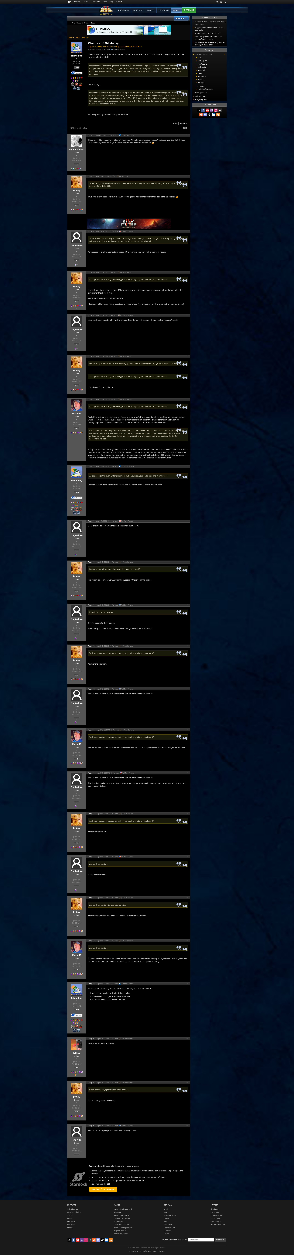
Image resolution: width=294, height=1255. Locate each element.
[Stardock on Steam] (220, 110)
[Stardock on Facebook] (203, 110)
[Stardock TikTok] (209, 114)
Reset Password (216, 1221)
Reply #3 (91, 231)
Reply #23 (91, 1126)
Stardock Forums (127, 135)
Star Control (118, 1221)
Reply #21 (91, 1039)
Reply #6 (91, 356)
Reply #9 (91, 521)
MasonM (76, 413)
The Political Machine (121, 1224)
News (105, 2)
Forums (166, 1234)
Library (150, 10)
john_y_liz (76, 1139)
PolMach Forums (119, 49)
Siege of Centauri (120, 1231)
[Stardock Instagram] (216, 110)
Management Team (170, 1215)
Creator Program (169, 1228)
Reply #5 (91, 315)
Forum (176, 10)
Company (168, 1205)
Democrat (85, 37)
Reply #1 (91, 135)
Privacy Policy (133, 1251)
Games (86, 2)
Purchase (189, 10)
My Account (215, 1212)
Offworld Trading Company (123, 1228)
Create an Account (217, 1215)
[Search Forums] (224, 1)
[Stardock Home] (69, 1)
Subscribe (220, 1240)
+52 (76, 1068)
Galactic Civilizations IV (122, 1215)
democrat (183, 123)
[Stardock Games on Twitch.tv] (211, 110)
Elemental (117, 1212)
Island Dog (76, 55)
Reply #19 (91, 941)
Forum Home (76, 23)
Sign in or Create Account (103, 1189)
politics (175, 123)
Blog (111, 2)
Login (93, 23)
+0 (76, 1155)
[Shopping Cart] (221, 1)
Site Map (162, 1251)
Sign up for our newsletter (174, 1240)
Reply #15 (91, 773)
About (166, 1209)
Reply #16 (91, 814)
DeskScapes (71, 1221)
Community (96, 2)
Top (187, 135)
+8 (76, 260)
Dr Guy (76, 190)
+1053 (77, 68)
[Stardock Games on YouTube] (207, 110)
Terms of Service (145, 1251)
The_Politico (77, 245)
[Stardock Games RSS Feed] (218, 114)
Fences (69, 1218)
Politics (77, 37)
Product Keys (215, 1218)
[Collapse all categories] (224, 54)
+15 (76, 164)
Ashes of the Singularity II (123, 1209)
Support (119, 2)
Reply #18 (91, 898)
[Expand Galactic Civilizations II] (193, 54)
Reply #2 (91, 176)
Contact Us (167, 1231)
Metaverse (164, 10)
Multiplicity (71, 1224)
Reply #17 (91, 857)
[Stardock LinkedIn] (214, 114)
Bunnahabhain (76, 149)
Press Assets (168, 1224)
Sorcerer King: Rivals (121, 1234)
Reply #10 (91, 562)
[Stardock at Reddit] (201, 114)
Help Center (215, 1209)
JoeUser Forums (125, 176)
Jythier (76, 1053)
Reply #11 (91, 605)
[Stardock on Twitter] (199, 110)
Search (86, 23)
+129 (76, 205)
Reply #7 (91, 399)
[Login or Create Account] (217, 1)
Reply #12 (91, 646)
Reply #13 (91, 689)
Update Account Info (218, 1224)
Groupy (69, 1228)
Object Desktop (72, 1209)
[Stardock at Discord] (205, 114)
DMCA (155, 1251)
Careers (166, 1218)
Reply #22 (91, 1082)
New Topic (181, 18)
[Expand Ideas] (196, 73)
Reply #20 (91, 984)
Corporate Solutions (74, 1212)
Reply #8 (91, 466)
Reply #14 (91, 730)
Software (77, 2)
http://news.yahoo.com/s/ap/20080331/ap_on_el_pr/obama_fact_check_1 (115, 46)
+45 (76, 428)
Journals (138, 10)
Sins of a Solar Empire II (122, 1218)
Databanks (123, 10)
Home (71, 37)
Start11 (69, 1215)
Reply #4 (91, 272)
